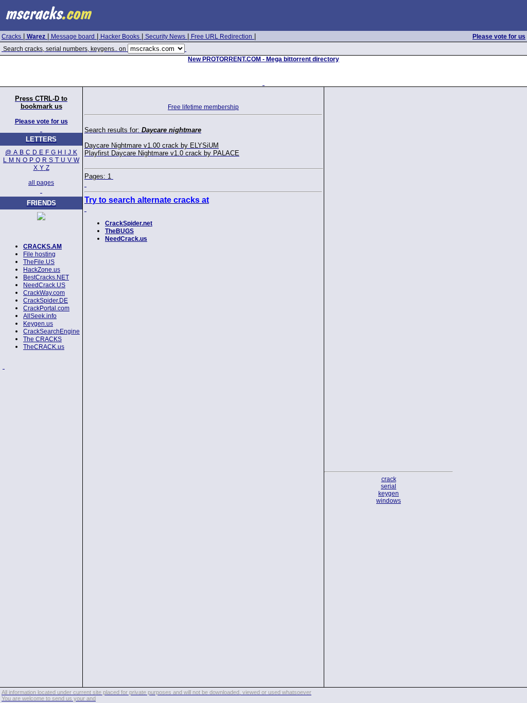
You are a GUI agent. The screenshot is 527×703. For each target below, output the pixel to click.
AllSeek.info (40, 316)
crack (388, 479)
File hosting (39, 254)
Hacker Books (119, 36)
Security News (165, 36)
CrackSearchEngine (51, 331)
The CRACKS (42, 339)
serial (388, 486)
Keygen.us (38, 323)
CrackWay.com (44, 292)
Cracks (11, 36)
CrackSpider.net (128, 223)
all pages (41, 182)
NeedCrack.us (126, 238)
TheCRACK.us (43, 346)
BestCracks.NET (46, 277)
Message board (73, 36)
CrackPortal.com (46, 308)
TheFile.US (39, 262)
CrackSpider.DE (45, 300)
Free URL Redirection (221, 36)
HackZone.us (41, 269)
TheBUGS (119, 231)
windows (388, 500)
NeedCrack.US (44, 285)
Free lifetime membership (203, 107)
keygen (388, 493)
